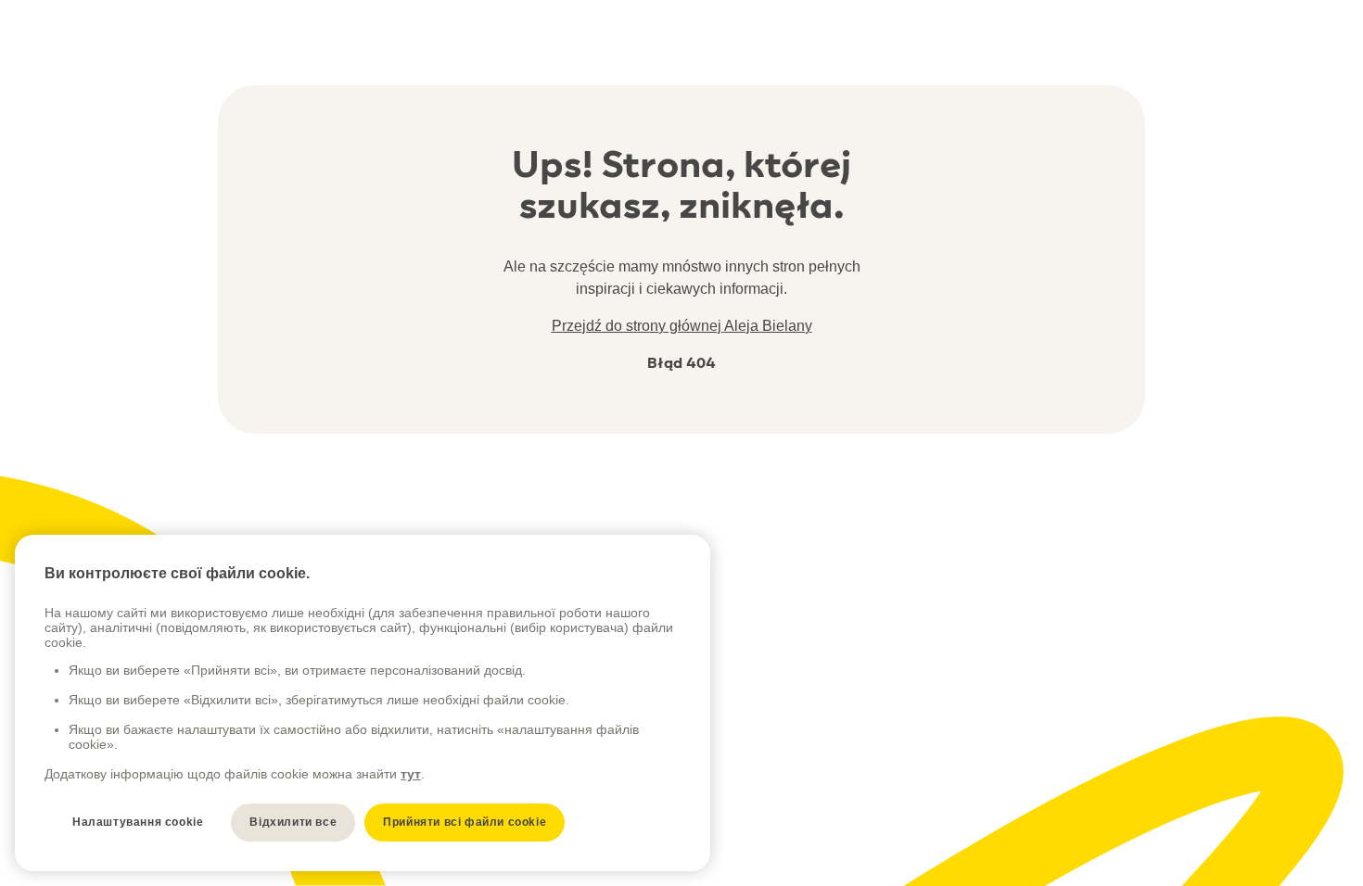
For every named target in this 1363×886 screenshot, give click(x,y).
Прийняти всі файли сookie (464, 822)
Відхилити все (293, 822)
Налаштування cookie (137, 822)
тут (411, 773)
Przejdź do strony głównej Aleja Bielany (682, 326)
